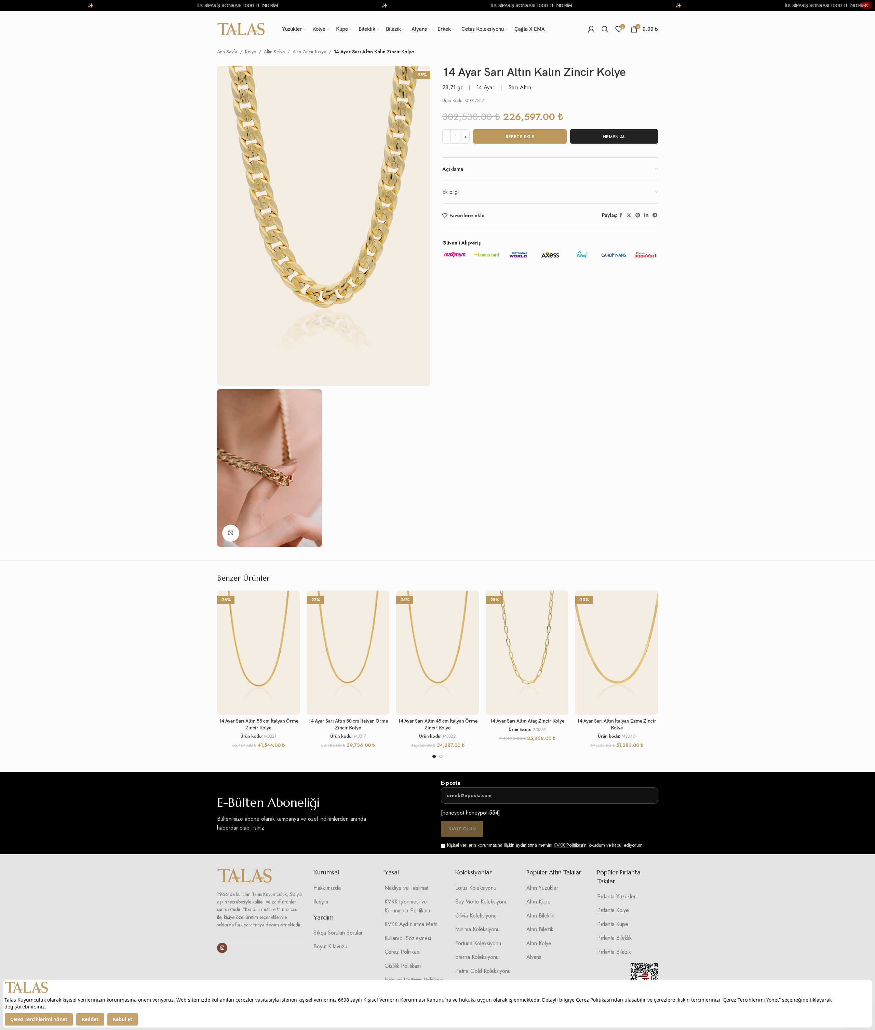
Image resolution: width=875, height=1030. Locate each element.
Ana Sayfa (227, 51)
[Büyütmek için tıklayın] (230, 533)
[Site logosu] (241, 28)
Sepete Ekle (520, 136)
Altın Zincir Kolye (309, 51)
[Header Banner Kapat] (866, 5)
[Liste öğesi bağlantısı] (343, 888)
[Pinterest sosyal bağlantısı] (637, 215)
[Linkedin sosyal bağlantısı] (646, 215)
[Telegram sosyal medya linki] (654, 215)
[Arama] (605, 29)
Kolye (250, 51)
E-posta (450, 783)
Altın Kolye (274, 51)
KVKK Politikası (568, 845)
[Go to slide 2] (441, 756)
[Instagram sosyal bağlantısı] (222, 948)
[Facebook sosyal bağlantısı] (620, 215)
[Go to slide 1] (434, 756)
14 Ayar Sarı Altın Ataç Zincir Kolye (527, 721)
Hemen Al (614, 136)
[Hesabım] (591, 29)
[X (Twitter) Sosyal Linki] (628, 215)
